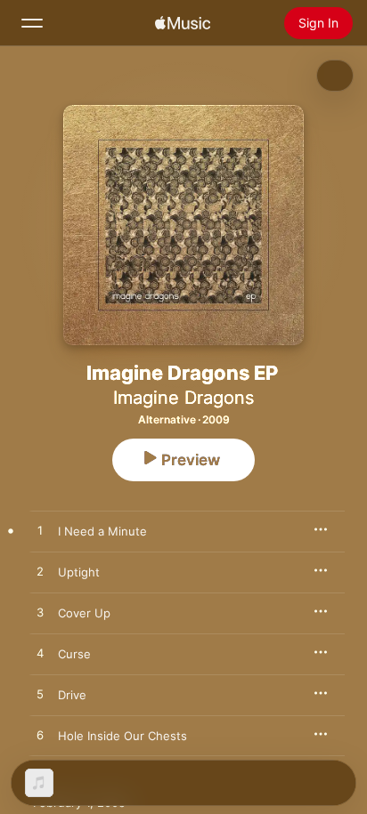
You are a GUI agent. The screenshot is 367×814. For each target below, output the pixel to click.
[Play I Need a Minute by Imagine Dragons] (40, 531)
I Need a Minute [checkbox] (102, 531)
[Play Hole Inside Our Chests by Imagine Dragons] (40, 736)
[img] (182, 23)
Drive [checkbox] (72, 695)
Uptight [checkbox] (79, 572)
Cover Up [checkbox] (84, 613)
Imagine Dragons (183, 397)
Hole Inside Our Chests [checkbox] (122, 736)
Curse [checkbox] (74, 654)
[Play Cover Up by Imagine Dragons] (40, 613)
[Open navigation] (32, 23)
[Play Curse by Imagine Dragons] (40, 654)
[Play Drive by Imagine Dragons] (40, 695)
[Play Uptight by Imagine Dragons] (40, 572)
